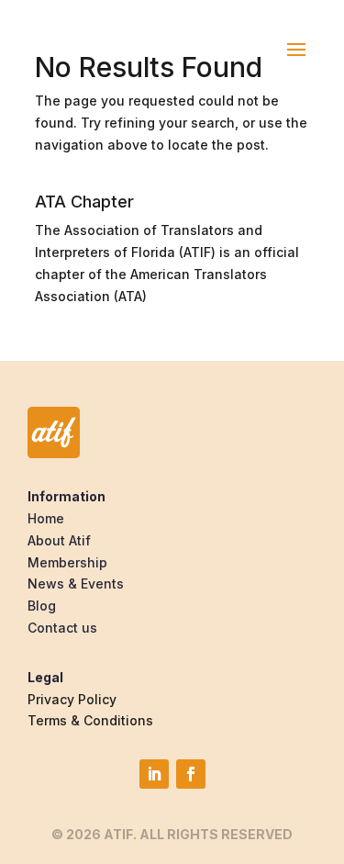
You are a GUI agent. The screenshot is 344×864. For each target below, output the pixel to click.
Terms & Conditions (90, 720)
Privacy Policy (72, 699)
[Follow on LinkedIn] (154, 774)
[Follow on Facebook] (190, 774)
